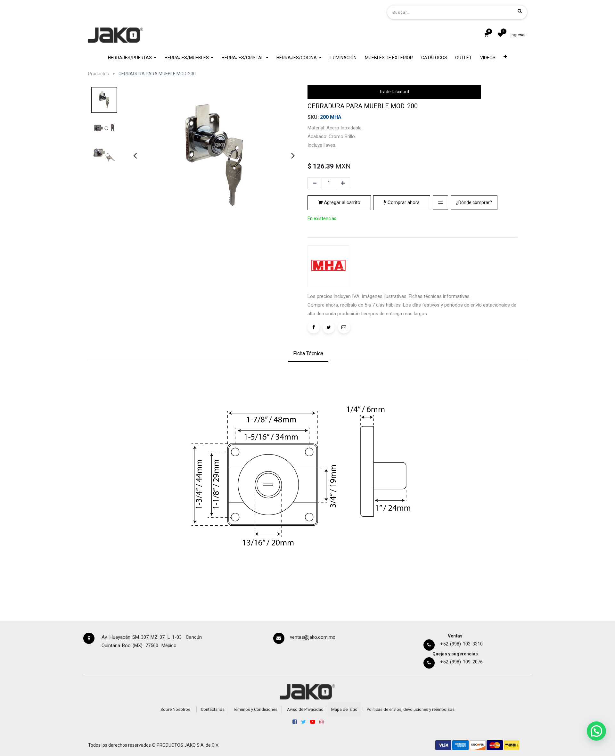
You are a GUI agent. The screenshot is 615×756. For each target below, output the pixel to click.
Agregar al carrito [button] (341, 202)
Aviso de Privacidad (305, 709)
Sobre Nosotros (175, 709)
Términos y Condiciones (255, 709)
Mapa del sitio (344, 709)
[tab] (308, 354)
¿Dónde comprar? (474, 202)
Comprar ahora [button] (403, 202)
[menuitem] (343, 57)
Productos (98, 73)
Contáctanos (213, 709)
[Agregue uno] (343, 183)
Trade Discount (394, 91)
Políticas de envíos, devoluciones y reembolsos (411, 709)
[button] (506, 57)
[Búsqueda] (519, 11)
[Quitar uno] (315, 183)
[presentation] (135, 155)
